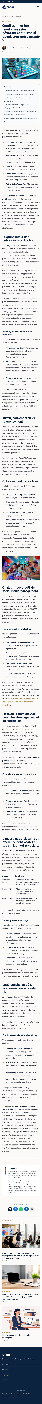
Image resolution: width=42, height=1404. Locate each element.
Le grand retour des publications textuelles (20, 90)
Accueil (4, 16)
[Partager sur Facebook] (15, 1209)
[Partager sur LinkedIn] (26, 1209)
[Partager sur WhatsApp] (21, 1209)
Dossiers (5, 1369)
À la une (10, 16)
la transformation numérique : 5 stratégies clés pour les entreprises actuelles (20, 702)
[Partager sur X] (10, 1209)
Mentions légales (7, 1393)
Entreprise (18, 16)
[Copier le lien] (32, 1209)
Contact (4, 1380)
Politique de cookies (8, 1397)
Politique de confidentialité (22, 1393)
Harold (12, 48)
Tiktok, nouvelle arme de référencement (19, 94)
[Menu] (38, 7)
